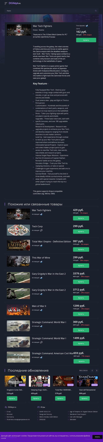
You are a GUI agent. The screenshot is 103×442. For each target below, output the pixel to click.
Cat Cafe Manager (76, 417)
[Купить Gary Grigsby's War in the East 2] (18, 277)
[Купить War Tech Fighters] (18, 214)
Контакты (10, 417)
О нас (9, 412)
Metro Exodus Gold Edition (48, 417)
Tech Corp (37, 226)
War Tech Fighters (41, 210)
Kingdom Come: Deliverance (17, 390)
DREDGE (42, 419)
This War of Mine (41, 257)
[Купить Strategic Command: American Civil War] (18, 357)
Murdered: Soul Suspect (78, 414)
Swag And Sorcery (45, 414)
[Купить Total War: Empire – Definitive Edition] (18, 245)
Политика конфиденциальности (18, 419)
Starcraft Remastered (87, 390)
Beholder (73, 419)
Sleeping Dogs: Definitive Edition (43, 390)
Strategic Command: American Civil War (53, 353)
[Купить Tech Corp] (18, 230)
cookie (3, 438)
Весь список (84, 370)
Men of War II (39, 305)
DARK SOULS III (44, 412)
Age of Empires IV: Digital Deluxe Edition (84, 412)
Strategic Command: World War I (49, 322)
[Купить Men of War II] (18, 309)
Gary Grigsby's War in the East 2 (49, 273)
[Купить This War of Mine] (18, 261)
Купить (86, 40)
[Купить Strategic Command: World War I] (18, 325)
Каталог (10, 414)
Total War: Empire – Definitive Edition (51, 241)
